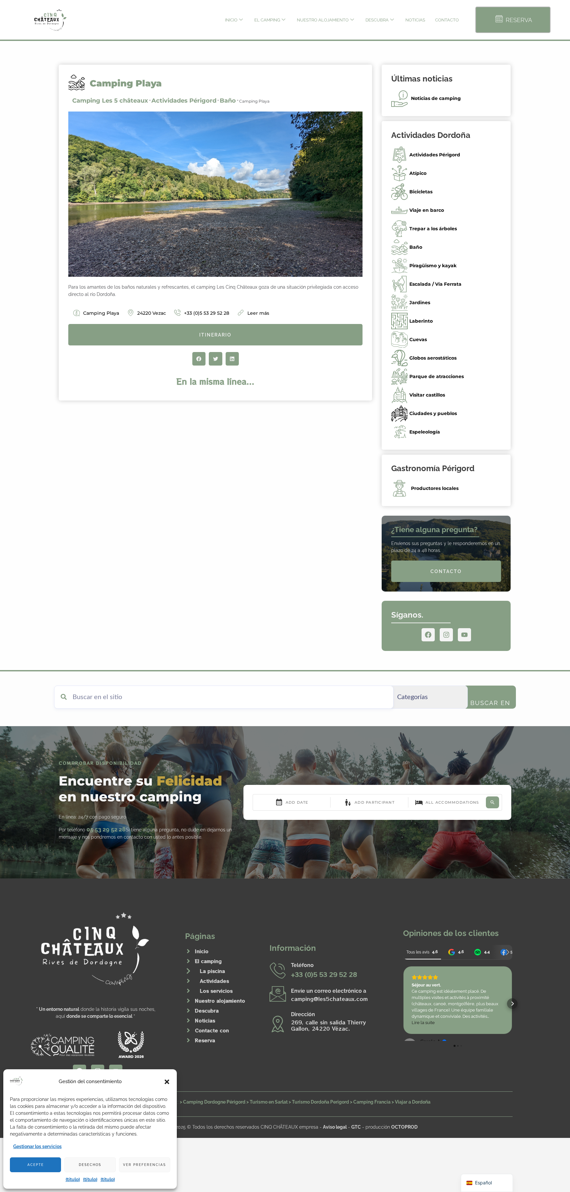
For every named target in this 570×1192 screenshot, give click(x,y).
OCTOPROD (404, 1127)
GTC (356, 1127)
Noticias (415, 19)
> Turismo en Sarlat (267, 1102)
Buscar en (490, 702)
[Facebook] (428, 634)
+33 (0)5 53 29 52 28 (324, 974)
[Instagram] (446, 634)
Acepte (35, 1165)
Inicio (231, 19)
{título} (73, 1179)
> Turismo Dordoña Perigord (319, 1102)
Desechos (90, 1165)
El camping (267, 19)
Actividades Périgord (183, 100)
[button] (167, 1082)
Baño (228, 100)
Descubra (377, 19)
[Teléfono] (277, 970)
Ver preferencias (144, 1165)
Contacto (447, 19)
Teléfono (302, 965)
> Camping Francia (370, 1102)
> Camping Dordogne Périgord (212, 1102)
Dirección (303, 1014)
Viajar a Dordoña (412, 1102)
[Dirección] (277, 1023)
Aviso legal (335, 1127)
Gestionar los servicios (37, 1146)
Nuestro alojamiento (323, 19)
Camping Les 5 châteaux (110, 100)
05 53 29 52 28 (106, 829)
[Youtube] (464, 634)
